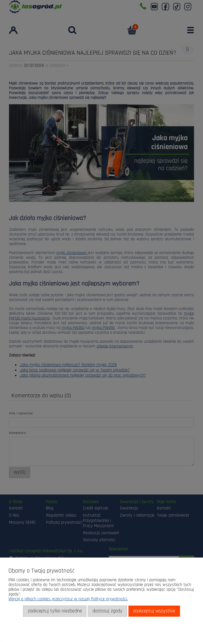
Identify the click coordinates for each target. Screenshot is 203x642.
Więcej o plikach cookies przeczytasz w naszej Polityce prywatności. (68, 599)
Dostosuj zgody (107, 611)
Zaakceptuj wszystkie (154, 611)
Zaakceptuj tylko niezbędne (55, 611)
